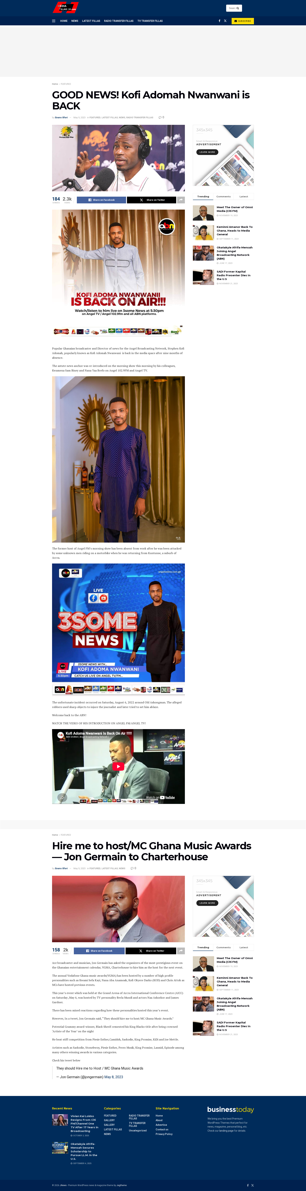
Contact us (162, 1129)
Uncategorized (138, 1130)
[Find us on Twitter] (225, 20)
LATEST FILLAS (91, 21)
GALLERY (109, 1120)
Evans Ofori (61, 117)
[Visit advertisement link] (223, 155)
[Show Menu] (53, 21)
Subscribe (244, 21)
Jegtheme (122, 1185)
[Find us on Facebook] (219, 20)
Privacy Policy (164, 1134)
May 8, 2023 (113, 1077)
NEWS (74, 21)
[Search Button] (238, 8)
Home (63, 21)
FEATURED (66, 84)
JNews (63, 1185)
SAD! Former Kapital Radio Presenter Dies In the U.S (233, 275)
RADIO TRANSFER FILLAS (119, 21)
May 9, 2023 (79, 117)
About (159, 1120)
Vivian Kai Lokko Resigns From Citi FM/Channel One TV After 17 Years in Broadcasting (84, 1123)
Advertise (161, 1124)
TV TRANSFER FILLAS (150, 21)
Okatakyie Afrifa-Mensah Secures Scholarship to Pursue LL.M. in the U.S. (84, 1151)
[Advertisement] (153, 52)
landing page (226, 1130)
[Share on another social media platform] (181, 200)
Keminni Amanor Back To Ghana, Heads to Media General (235, 230)
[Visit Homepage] (66, 8)
